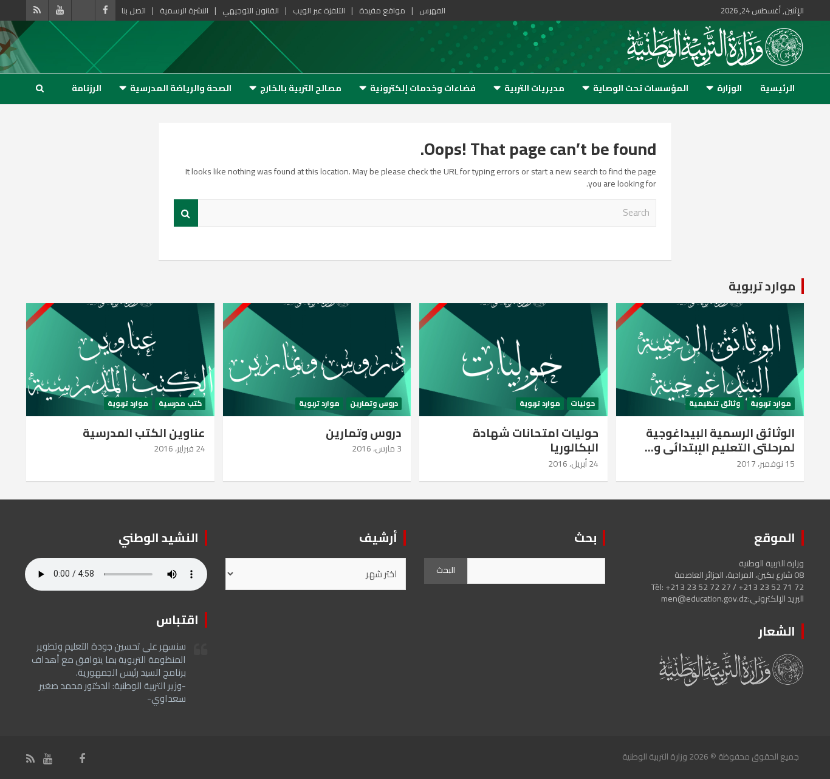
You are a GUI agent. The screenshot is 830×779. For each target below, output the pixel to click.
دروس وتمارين (374, 403)
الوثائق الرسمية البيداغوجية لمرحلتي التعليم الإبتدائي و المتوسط (720, 447)
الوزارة (729, 88)
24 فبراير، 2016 (179, 448)
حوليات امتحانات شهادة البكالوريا (535, 440)
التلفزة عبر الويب (319, 10)
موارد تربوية (762, 286)
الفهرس (432, 10)
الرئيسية (777, 88)
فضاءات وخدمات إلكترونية (423, 88)
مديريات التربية (534, 88)
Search (186, 213)
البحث (445, 570)
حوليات (583, 403)
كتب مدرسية (180, 403)
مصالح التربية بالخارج (300, 88)
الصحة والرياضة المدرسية (181, 88)
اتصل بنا (134, 10)
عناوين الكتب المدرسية (144, 433)
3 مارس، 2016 (377, 448)
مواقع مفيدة (382, 10)
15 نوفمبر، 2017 (765, 464)
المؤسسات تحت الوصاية (640, 88)
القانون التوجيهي (250, 10)
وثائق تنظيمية (714, 403)
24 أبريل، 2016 (573, 464)
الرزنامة (86, 88)
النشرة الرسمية (184, 10)
